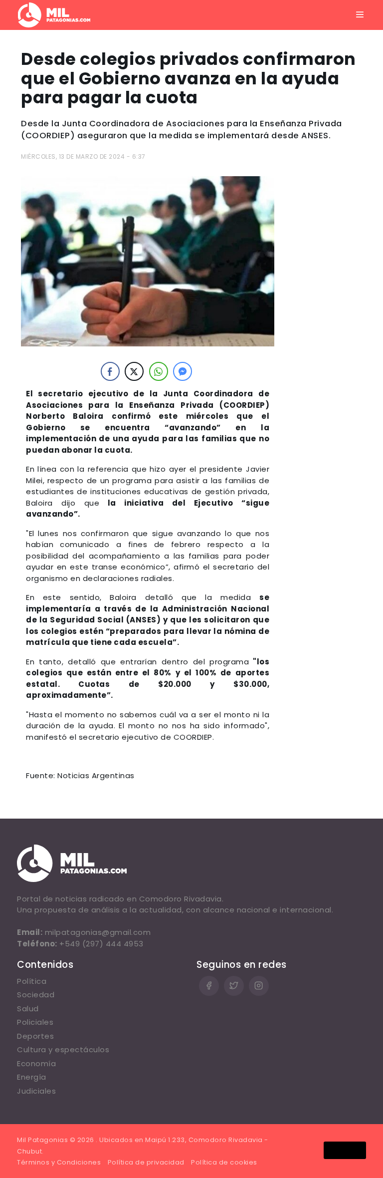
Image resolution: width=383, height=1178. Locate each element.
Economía (36, 1063)
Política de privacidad (146, 1162)
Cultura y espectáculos (63, 1049)
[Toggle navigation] (360, 14)
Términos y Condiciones (59, 1162)
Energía (31, 1077)
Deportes (35, 1036)
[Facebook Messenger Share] (182, 371)
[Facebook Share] (110, 371)
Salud (28, 1008)
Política (31, 981)
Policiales (35, 1022)
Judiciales (36, 1091)
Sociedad (35, 994)
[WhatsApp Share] (158, 371)
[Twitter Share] (134, 371)
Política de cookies (224, 1162)
